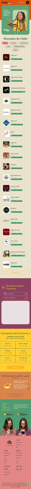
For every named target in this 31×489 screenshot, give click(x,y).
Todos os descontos (20, 449)
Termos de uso (7, 471)
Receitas (5, 457)
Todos (5, 43)
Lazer (5, 46)
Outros (25, 46)
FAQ (17, 443)
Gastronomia (23, 43)
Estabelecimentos (15, 46)
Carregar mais (15, 268)
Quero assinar (19, 441)
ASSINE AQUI (21, 2)
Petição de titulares (8, 469)
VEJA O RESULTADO (15, 363)
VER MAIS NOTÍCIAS (15, 391)
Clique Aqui (7, 484)
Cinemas (13, 43)
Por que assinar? (19, 438)
